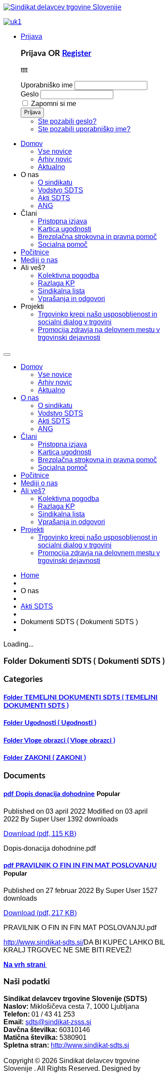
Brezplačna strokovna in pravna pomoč (97, 459)
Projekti (32, 529)
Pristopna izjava (62, 444)
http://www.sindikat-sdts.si (90, 1045)
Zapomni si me (53, 103)
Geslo (30, 94)
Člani (29, 436)
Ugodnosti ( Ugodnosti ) (60, 722)
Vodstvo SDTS (60, 413)
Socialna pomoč (62, 467)
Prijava (31, 36)
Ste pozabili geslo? (67, 121)
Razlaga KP (56, 506)
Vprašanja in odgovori (71, 522)
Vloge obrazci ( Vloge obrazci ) (69, 740)
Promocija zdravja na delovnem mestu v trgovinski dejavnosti (99, 556)
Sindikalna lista (61, 514)
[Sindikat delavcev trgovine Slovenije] (62, 7)
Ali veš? (33, 490)
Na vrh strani (25, 964)
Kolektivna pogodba (68, 498)
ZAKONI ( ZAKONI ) (55, 757)
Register (76, 54)
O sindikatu (55, 405)
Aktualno (51, 390)
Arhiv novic (55, 382)
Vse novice (55, 374)
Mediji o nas (39, 483)
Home (30, 575)
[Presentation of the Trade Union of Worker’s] (12, 21)
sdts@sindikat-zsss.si (58, 1022)
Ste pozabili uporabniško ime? (84, 129)
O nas (30, 397)
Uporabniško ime (47, 85)
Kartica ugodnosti (64, 452)
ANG (45, 428)
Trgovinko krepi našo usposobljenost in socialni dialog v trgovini (97, 541)
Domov (32, 366)
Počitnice (35, 475)
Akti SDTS (54, 421)
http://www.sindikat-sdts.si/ (43, 942)
